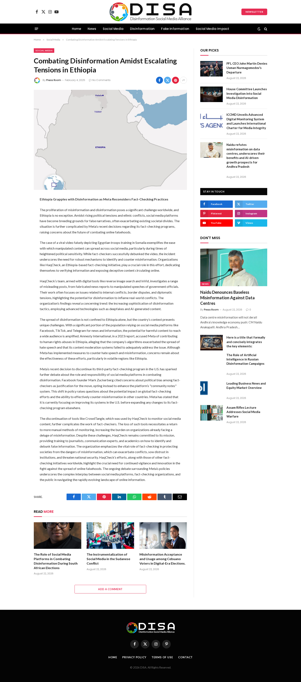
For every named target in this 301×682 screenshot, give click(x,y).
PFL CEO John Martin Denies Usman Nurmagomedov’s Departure (246, 68)
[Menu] (36, 29)
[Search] (265, 28)
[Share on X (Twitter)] (167, 80)
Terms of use (162, 657)
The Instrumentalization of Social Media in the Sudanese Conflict (108, 558)
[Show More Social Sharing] (183, 80)
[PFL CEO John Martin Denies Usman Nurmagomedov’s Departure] (211, 69)
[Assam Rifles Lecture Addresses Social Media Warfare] (211, 413)
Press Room (53, 80)
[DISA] (150, 12)
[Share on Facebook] (159, 80)
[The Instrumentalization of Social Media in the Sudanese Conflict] (110, 535)
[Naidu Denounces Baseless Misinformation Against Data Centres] (233, 267)
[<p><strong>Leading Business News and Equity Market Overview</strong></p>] (211, 388)
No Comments (101, 80)
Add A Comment (110, 589)
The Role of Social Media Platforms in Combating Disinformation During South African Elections (56, 560)
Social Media (113, 29)
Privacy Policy (134, 657)
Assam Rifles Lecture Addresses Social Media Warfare (243, 412)
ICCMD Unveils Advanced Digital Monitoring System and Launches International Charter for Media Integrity (246, 121)
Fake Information (175, 29)
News (92, 29)
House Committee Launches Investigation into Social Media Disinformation (246, 93)
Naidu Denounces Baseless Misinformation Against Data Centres (227, 298)
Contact (185, 657)
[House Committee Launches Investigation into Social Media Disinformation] (211, 94)
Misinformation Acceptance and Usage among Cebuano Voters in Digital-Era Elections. (162, 558)
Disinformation (142, 29)
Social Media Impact (212, 29)
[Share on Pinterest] (175, 80)
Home (76, 29)
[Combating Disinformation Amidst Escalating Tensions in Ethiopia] (110, 140)
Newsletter (254, 11)
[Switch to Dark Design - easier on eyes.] (259, 28)
